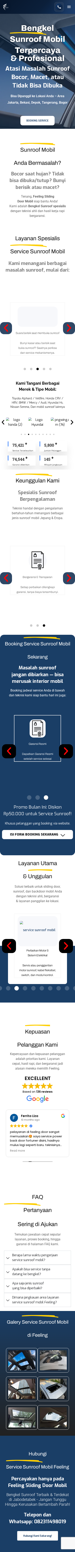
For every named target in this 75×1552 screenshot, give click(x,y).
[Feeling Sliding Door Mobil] (5, 6)
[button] (69, 6)
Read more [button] (17, 1151)
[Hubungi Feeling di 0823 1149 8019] (59, 7)
